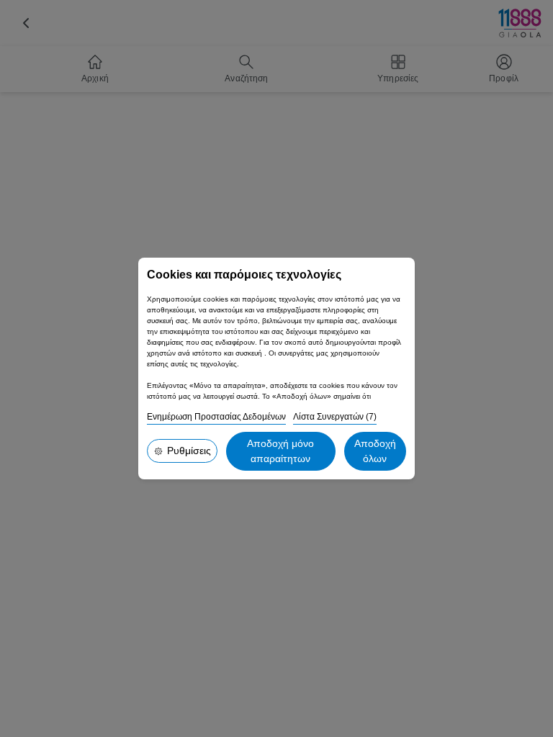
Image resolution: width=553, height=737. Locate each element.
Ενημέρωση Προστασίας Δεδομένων (216, 417)
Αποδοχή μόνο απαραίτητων (280, 451)
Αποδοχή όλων (375, 451)
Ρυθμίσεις (189, 450)
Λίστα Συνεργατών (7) (335, 417)
